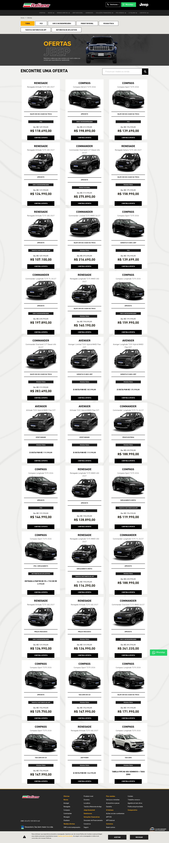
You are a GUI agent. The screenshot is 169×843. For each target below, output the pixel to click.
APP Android (110, 820)
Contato (130, 796)
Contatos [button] (143, 13)
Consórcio (87, 824)
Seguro (86, 827)
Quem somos (110, 827)
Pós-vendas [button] (120, 13)
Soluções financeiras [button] (104, 13)
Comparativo (132, 810)
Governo (87, 800)
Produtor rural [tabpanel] (87, 23)
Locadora (87, 803)
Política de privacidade (135, 807)
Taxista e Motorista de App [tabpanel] (35, 30)
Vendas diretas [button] (62, 13)
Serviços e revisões (112, 800)
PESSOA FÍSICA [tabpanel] (108, 23)
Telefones (113, 5)
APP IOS (109, 817)
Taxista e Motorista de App (93, 807)
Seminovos (89, 13)
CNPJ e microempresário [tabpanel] (61, 23)
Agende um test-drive (135, 803)
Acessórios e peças (112, 803)
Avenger (66, 803)
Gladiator (67, 820)
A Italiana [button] (132, 13)
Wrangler (67, 817)
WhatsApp (129, 5)
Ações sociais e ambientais (115, 813)
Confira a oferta (40, 138)
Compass (67, 810)
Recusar (139, 837)
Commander (68, 813)
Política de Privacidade (65, 836)
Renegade (67, 807)
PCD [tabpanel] (41, 23)
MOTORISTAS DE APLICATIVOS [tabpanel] (66, 30)
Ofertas (42, 13)
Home (22, 18)
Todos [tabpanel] (27, 23)
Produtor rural (88, 796)
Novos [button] (50, 13)
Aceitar (117, 837)
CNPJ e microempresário (72, 827)
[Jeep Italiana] (35, 5)
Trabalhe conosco (134, 800)
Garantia (109, 807)
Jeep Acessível (77, 13)
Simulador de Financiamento (93, 820)
